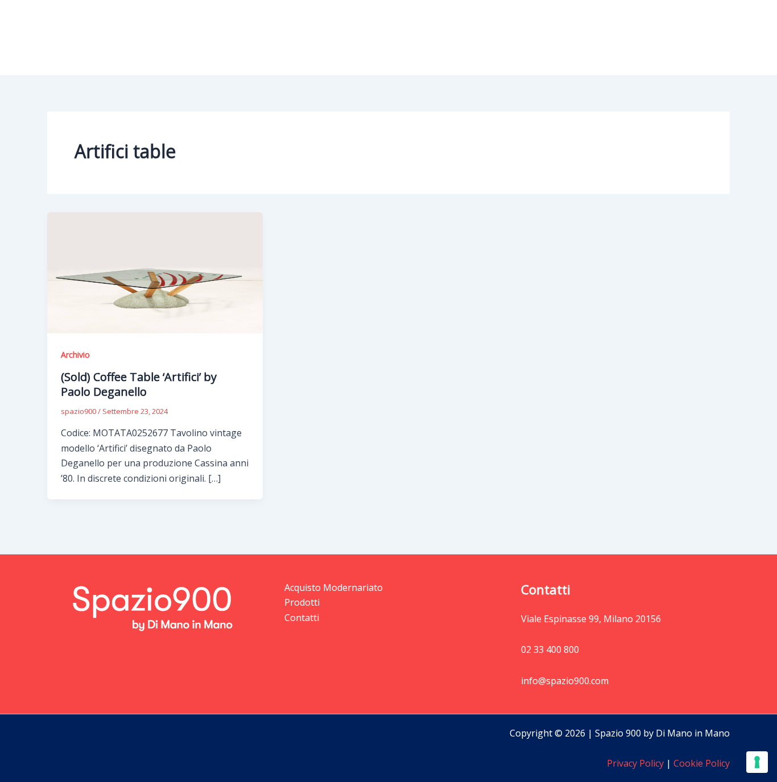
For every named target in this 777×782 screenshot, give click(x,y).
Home (473, 37)
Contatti (703, 37)
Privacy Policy (635, 763)
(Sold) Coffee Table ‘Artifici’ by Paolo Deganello (139, 384)
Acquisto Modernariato (618, 37)
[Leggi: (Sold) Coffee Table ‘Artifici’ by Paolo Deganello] (155, 272)
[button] (545, 37)
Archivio (75, 354)
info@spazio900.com (565, 681)
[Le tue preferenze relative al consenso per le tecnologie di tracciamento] (757, 762)
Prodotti (522, 37)
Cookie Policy (700, 763)
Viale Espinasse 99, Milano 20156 (591, 619)
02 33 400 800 (550, 649)
